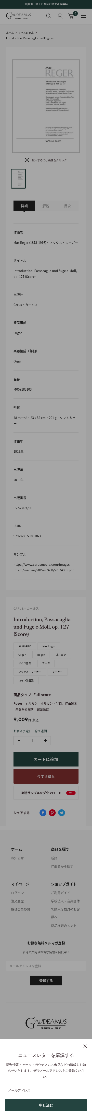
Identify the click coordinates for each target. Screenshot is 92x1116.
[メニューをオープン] (83, 16)
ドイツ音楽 (24, 663)
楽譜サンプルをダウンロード (47, 793)
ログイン (17, 892)
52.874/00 (24, 646)
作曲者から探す (62, 866)
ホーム (10, 32)
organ (22, 654)
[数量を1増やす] (45, 740)
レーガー (58, 672)
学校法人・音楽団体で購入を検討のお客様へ (65, 909)
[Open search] (48, 15)
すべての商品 (26, 32)
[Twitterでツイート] (61, 812)
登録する (46, 980)
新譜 (54, 858)
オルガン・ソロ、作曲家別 (58, 703)
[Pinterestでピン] (52, 812)
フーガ (46, 663)
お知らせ (17, 858)
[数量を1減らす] (19, 740)
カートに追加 (46, 759)
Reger (41, 654)
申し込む (46, 1105)
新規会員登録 (20, 909)
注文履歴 (17, 901)
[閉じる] (85, 1046)
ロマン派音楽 (26, 680)
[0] (71, 16)
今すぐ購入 (46, 776)
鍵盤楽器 (43, 709)
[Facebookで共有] (42, 812)
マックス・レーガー (29, 672)
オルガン (61, 654)
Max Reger (49, 646)
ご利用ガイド (60, 892)
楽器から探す (24, 709)
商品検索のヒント (64, 925)
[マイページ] (60, 16)
